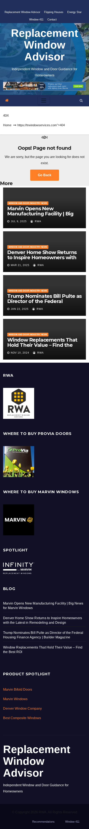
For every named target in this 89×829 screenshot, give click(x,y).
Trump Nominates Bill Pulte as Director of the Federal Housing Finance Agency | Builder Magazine (44, 304)
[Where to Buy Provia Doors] (18, 461)
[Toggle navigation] (43, 100)
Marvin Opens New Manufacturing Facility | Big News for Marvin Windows (40, 213)
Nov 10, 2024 (20, 352)
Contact (52, 19)
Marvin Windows (15, 699)
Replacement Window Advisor (22, 12)
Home (7, 125)
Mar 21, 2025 (20, 265)
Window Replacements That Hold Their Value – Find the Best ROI (42, 345)
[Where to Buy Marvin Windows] (18, 519)
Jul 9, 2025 (19, 221)
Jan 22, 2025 (20, 309)
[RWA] (18, 403)
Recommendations (43, 821)
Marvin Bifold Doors (17, 689)
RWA (37, 221)
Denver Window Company (22, 708)
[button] (81, 100)
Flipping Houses (53, 12)
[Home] (7, 100)
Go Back (44, 175)
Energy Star (74, 12)
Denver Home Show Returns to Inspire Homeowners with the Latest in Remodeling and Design (43, 260)
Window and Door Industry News (27, 203)
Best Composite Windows (22, 718)
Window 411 (36, 19)
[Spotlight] (18, 568)
